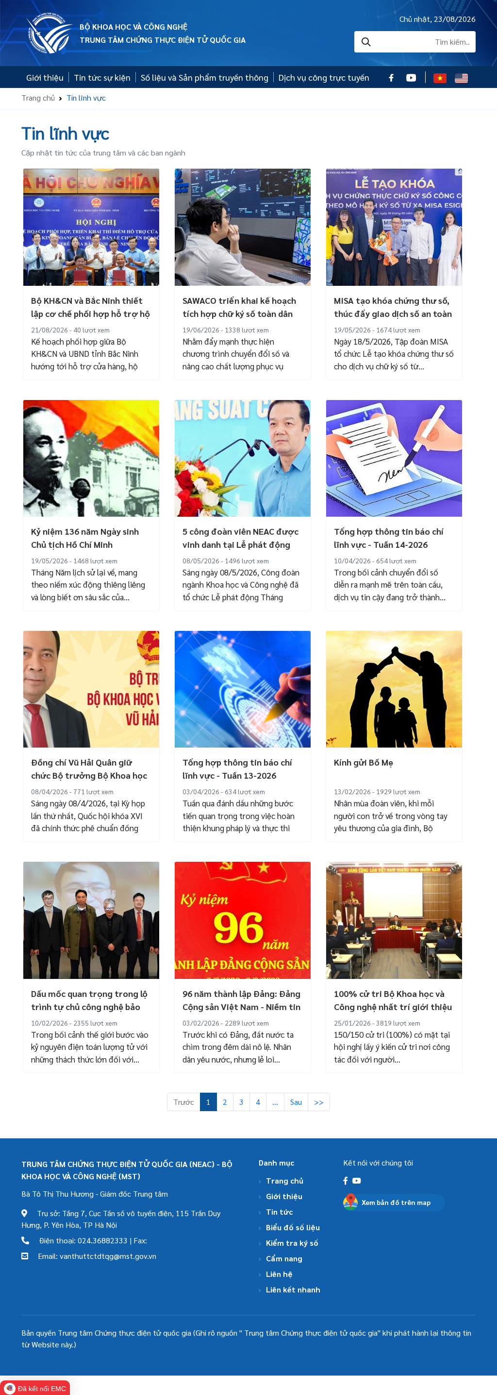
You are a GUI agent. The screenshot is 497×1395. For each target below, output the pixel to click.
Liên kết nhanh (293, 1289)
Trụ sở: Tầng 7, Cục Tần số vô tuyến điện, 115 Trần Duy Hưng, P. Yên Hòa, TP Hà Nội (120, 1219)
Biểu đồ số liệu (293, 1227)
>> (319, 1102)
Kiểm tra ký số (292, 1243)
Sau (296, 1102)
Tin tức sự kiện (102, 77)
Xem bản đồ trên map (396, 1202)
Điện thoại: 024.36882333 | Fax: (88, 1240)
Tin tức (279, 1211)
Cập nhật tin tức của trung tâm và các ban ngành (103, 152)
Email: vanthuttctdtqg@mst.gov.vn (92, 1256)
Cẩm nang (284, 1258)
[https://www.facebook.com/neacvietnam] (346, 1180)
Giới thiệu (45, 77)
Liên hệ (279, 1274)
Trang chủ (38, 97)
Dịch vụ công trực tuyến (324, 77)
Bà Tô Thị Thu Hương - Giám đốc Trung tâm (94, 1193)
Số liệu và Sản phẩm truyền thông (204, 77)
